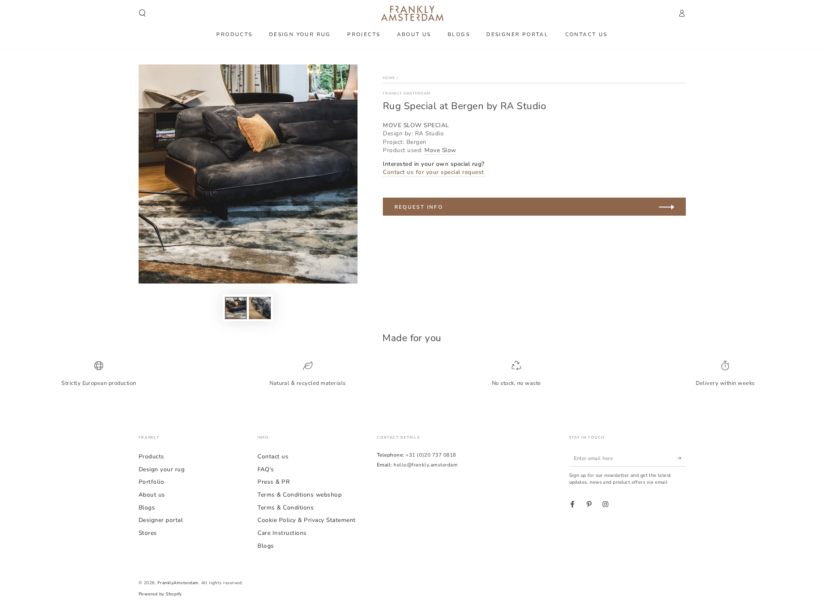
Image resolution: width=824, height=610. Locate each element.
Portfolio (151, 482)
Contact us (273, 456)
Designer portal (161, 520)
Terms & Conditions (286, 507)
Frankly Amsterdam (406, 93)
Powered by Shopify (160, 594)
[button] (142, 13)
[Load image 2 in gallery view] (260, 308)
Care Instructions (282, 533)
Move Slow (440, 150)
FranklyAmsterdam (178, 583)
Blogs (147, 507)
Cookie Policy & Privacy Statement (307, 520)
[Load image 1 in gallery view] (236, 308)
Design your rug (162, 469)
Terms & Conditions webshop (300, 495)
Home (389, 77)
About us (152, 495)
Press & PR (274, 482)
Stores (148, 533)
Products (151, 456)
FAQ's (266, 469)
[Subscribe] (681, 458)
